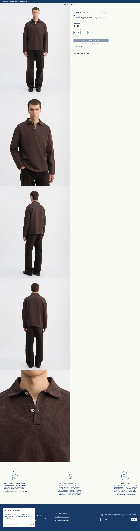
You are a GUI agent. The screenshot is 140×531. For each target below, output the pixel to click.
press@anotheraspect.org (62, 517)
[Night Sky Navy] (78, 26)
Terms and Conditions (37, 515)
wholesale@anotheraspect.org (63, 520)
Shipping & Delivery (79, 50)
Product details (79, 46)
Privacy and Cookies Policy (39, 518)
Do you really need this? (81, 53)
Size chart (76, 36)
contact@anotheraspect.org (62, 513)
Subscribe (134, 519)
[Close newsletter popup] (33, 510)
